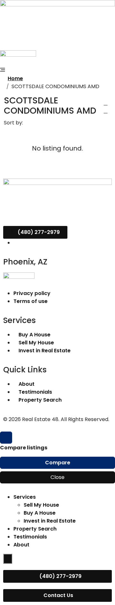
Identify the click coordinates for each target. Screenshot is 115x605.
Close (57, 477)
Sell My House (41, 505)
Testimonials (30, 536)
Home (15, 78)
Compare (57, 462)
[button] (105, 103)
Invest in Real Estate (50, 520)
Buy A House (40, 513)
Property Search (35, 528)
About (21, 544)
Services (24, 497)
